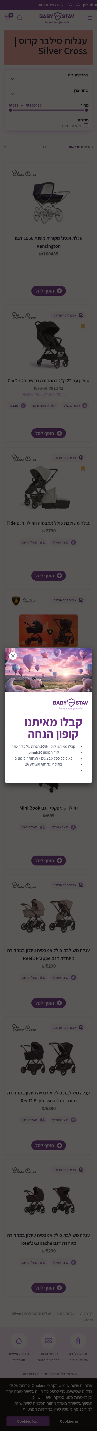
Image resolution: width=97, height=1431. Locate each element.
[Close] (13, 656)
